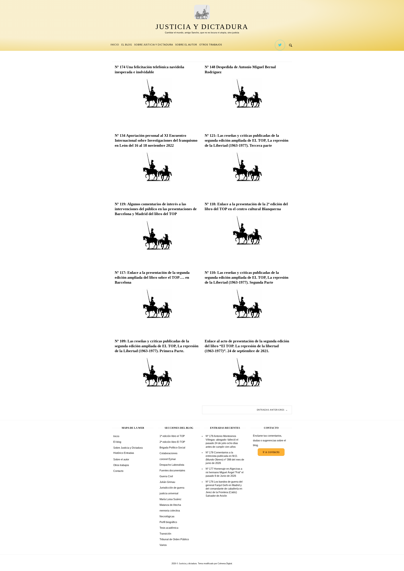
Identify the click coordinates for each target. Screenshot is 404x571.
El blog (126, 44)
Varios (163, 545)
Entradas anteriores (272, 410)
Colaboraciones (168, 453)
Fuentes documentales (172, 470)
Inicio (114, 44)
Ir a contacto (271, 452)
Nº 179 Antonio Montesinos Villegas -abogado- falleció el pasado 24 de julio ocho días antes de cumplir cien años (222, 441)
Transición (165, 533)
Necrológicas (167, 516)
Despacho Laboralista (172, 464)
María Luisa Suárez (170, 499)
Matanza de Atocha (170, 505)
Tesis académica (169, 527)
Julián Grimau (167, 482)
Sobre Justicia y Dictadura (153, 44)
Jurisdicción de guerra (172, 487)
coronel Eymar (168, 459)
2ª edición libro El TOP (172, 442)
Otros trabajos (210, 44)
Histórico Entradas (123, 453)
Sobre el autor (186, 44)
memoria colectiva (170, 510)
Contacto (118, 471)
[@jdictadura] (280, 45)
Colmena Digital (225, 563)
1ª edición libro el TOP (172, 436)
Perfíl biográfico (168, 522)
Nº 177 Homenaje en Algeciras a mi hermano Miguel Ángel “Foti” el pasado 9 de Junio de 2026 (225, 472)
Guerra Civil (166, 476)
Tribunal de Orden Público (174, 539)
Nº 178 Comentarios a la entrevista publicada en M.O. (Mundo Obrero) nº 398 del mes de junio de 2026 (225, 457)
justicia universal (169, 493)
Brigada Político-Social (172, 447)
